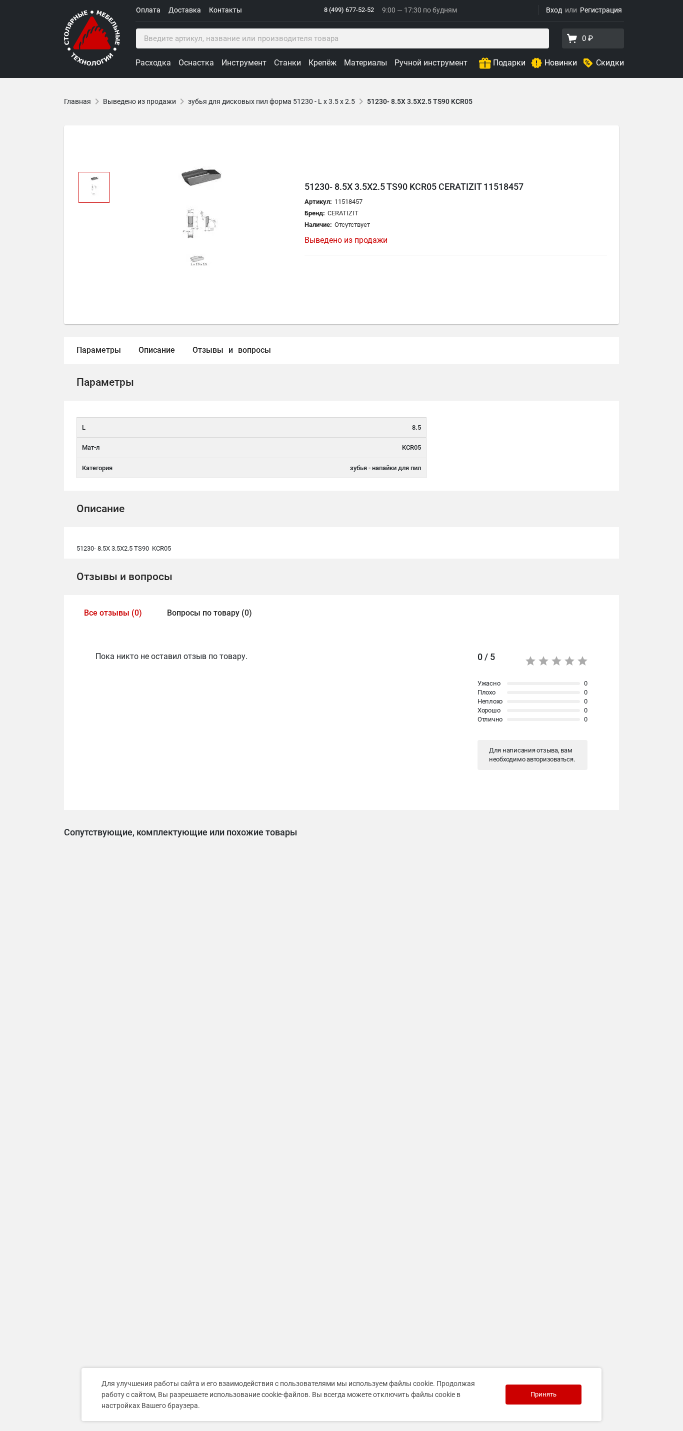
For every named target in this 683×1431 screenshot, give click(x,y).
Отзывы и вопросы (124, 577)
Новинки (560, 62)
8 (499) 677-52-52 (349, 9)
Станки (287, 62)
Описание (156, 350)
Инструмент (244, 62)
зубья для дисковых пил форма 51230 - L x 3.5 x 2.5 (271, 101)
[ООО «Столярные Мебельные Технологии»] (92, 63)
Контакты (225, 10)
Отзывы (208, 350)
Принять (543, 1394)
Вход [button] (554, 10)
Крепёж (322, 62)
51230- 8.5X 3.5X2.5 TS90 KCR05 (419, 101)
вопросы (254, 350)
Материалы (365, 62)
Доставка (184, 10)
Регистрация (601, 10)
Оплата (148, 10)
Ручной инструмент (431, 62)
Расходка (153, 62)
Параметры (98, 350)
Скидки (610, 62)
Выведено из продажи (139, 101)
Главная (77, 101)
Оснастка (196, 62)
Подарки (509, 62)
